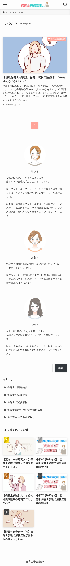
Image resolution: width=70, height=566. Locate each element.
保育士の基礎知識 (17, 387)
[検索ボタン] (65, 4)
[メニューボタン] (4, 4)
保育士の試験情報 (17, 402)
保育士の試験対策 (17, 395)
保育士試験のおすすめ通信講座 (25, 409)
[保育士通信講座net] (34, 4)
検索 (60, 368)
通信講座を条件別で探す (21, 417)
